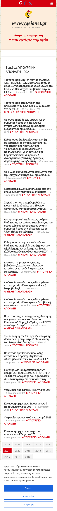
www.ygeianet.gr (29, 23)
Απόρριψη (28, 504)
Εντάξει (28, 488)
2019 (28, 450)
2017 (48, 450)
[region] (28, 485)
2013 (17, 456)
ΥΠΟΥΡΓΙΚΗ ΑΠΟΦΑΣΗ (26, 112)
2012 (28, 456)
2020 (17, 450)
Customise (28, 496)
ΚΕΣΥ (9, 112)
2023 (38, 444)
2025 (17, 444)
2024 (28, 444)
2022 (48, 444)
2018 (38, 450)
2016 (7, 456)
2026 (7, 444)
